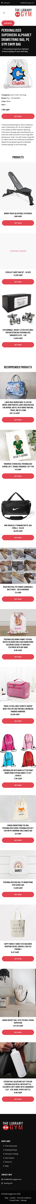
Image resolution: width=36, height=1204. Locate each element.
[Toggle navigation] (4, 13)
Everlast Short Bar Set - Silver (18, 272)
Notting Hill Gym (11, 1150)
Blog (6, 1166)
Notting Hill (7, 3)
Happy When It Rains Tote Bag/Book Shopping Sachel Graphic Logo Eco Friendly (18, 946)
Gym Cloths (15, 95)
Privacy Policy (14, 1200)
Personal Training (11, 1154)
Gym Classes (9, 1158)
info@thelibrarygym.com (27, 3)
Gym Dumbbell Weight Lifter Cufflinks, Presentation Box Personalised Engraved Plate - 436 (18, 332)
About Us (8, 1162)
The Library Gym (11, 1146)
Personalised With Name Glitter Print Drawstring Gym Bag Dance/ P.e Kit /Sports (18, 773)
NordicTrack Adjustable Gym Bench (18, 213)
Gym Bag (23, 95)
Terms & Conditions (24, 1198)
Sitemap (23, 1200)
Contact (12, 1198)
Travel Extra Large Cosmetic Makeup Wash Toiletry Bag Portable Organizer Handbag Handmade (18, 709)
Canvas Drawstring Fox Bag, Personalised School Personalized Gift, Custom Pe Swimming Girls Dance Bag (18, 828)
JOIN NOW (8, 23)
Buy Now (18, 116)
